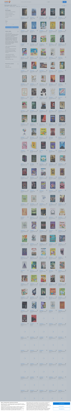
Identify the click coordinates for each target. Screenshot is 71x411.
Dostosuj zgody (61, 406)
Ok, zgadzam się (61, 403)
